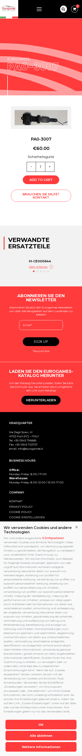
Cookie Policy (20, 512)
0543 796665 (27, 440)
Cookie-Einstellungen (27, 517)
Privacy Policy (21, 506)
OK (41, 724)
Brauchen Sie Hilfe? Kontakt (41, 195)
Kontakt (16, 501)
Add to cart (41, 180)
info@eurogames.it (30, 448)
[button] (76, 527)
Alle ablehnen (41, 735)
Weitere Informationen (41, 747)
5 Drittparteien (53, 538)
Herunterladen (41, 400)
